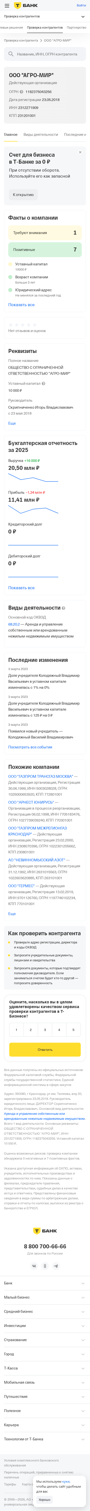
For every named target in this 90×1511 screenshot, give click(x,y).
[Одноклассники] (45, 1266)
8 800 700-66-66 (45, 1246)
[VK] (34, 1266)
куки (66, 1481)
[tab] (11, 135)
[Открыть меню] (7, 6)
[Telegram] (56, 1266)
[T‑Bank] (26, 5)
